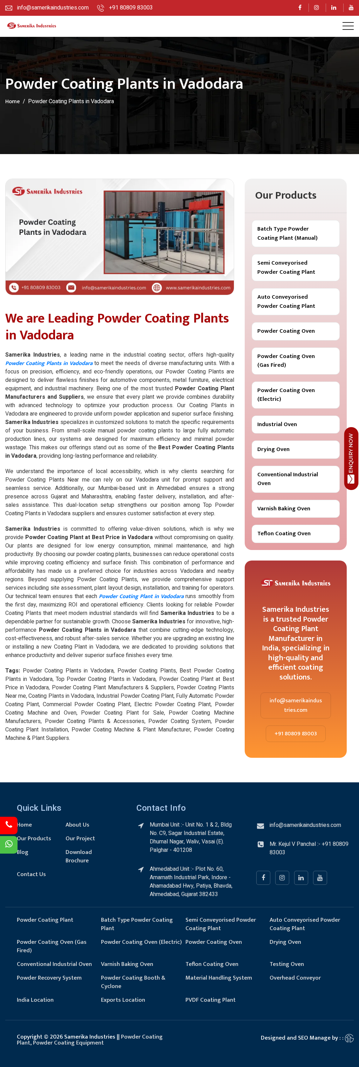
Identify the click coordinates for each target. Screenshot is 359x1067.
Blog (22, 852)
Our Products (34, 838)
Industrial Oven (277, 424)
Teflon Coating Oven (284, 533)
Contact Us (31, 874)
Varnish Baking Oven (283, 508)
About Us (77, 825)
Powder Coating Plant (45, 920)
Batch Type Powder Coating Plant (137, 924)
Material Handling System (218, 978)
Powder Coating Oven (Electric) (286, 394)
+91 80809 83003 (296, 733)
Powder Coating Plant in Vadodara (141, 596)
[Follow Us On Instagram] (316, 8)
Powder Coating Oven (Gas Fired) (286, 360)
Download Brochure (79, 856)
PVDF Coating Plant (210, 1000)
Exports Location (123, 1000)
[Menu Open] (348, 26)
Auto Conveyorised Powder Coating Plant (286, 301)
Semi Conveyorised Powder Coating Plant (286, 267)
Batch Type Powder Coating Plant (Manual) (287, 233)
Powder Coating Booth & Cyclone (133, 982)
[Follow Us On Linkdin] (334, 8)
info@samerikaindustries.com (296, 705)
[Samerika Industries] (31, 26)
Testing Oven (287, 964)
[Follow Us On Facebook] (300, 8)
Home (12, 101)
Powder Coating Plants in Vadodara (49, 363)
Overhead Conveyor (295, 978)
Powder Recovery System (49, 978)
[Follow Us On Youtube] (351, 8)
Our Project (80, 838)
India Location (35, 1000)
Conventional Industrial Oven (287, 479)
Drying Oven (273, 449)
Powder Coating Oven (286, 331)
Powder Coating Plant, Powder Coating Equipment (90, 1040)
